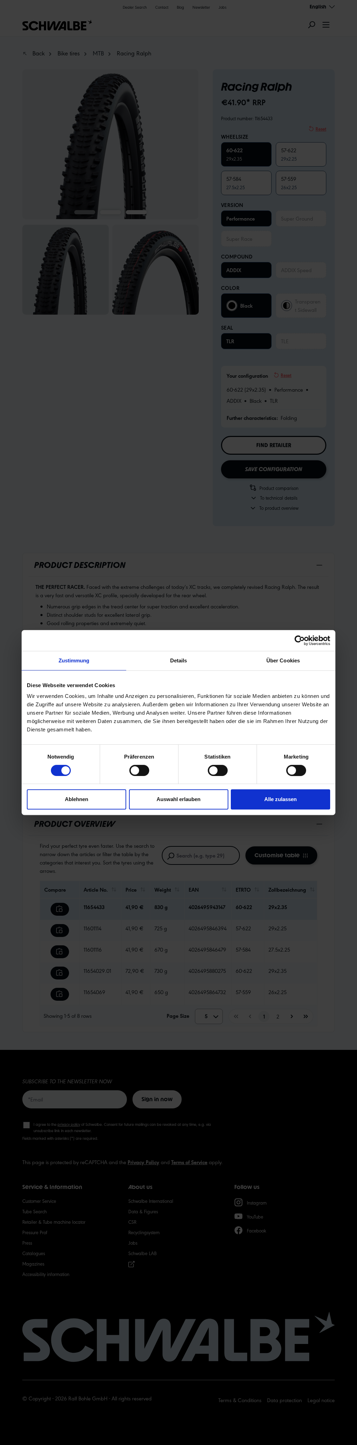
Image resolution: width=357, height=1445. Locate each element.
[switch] (139, 770)
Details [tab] (178, 660)
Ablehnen (76, 799)
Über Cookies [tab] (283, 660)
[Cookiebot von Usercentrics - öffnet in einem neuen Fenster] (299, 640)
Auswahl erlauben (178, 799)
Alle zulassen (280, 799)
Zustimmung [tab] (74, 660)
